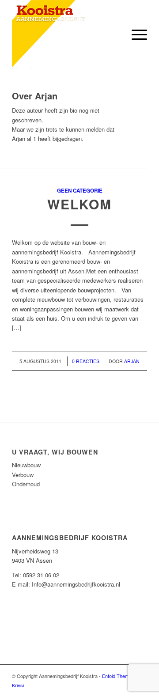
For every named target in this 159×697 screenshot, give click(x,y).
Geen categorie (79, 190)
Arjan (132, 361)
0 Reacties (85, 361)
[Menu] (135, 34)
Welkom (79, 203)
